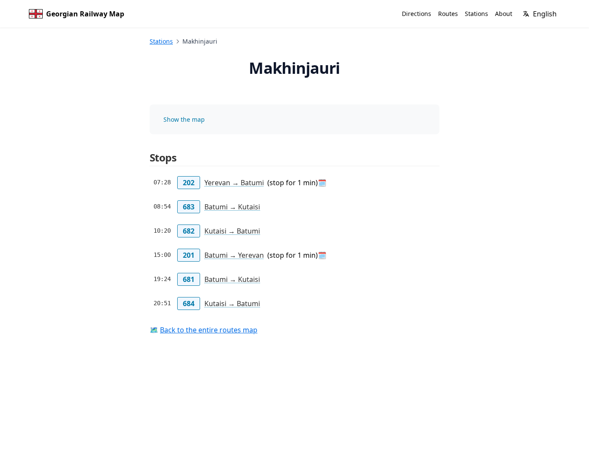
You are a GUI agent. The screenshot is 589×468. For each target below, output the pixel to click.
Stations (161, 41)
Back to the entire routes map (208, 330)
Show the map (184, 119)
